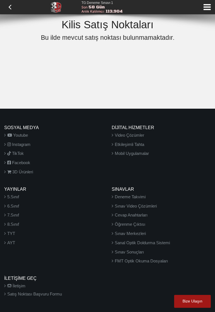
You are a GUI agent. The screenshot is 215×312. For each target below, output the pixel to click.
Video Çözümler (129, 135)
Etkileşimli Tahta (129, 144)
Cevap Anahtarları (131, 215)
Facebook (20, 162)
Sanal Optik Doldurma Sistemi (142, 242)
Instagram (21, 144)
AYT (11, 242)
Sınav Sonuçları (129, 252)
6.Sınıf (13, 206)
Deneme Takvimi (130, 196)
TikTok (17, 153)
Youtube (20, 135)
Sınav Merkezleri (130, 233)
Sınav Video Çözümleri (136, 206)
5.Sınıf (13, 196)
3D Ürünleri (22, 171)
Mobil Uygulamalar (132, 153)
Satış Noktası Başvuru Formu (34, 294)
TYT (11, 233)
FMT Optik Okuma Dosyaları (141, 261)
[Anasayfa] (56, 6)
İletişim (18, 285)
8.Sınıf (13, 224)
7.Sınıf (13, 215)
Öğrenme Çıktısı (130, 224)
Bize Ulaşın (192, 301)
